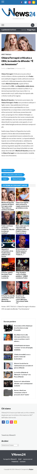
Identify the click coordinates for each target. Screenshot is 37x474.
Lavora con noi (27, 459)
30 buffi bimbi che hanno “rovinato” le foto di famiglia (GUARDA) (23, 348)
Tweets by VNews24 (8, 435)
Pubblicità (15, 461)
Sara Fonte (11, 68)
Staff (19, 459)
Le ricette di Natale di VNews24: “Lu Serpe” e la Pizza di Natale (22, 375)
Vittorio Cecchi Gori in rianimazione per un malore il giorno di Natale (23, 366)
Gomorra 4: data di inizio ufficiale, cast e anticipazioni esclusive (23, 384)
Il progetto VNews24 (10, 459)
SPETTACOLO (6, 54)
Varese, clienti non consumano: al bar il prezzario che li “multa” (21, 392)
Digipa (31, 469)
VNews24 (18, 454)
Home (3, 306)
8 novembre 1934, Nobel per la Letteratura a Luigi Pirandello (23, 328)
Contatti (22, 461)
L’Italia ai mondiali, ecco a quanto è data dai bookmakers (22, 357)
